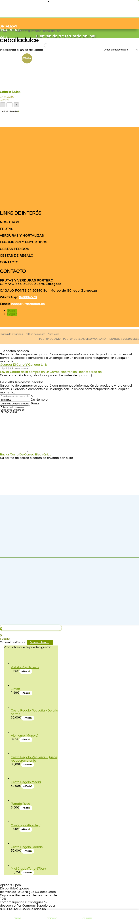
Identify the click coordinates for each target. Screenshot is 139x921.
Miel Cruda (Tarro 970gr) (28, 868)
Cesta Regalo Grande (27, 847)
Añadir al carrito (10, 111)
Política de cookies (35, 334)
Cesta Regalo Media (26, 782)
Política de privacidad (11, 334)
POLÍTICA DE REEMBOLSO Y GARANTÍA (84, 339)
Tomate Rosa (20, 803)
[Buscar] (42, 45)
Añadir (25, 671)
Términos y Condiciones (124, 339)
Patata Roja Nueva (25, 667)
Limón (15, 689)
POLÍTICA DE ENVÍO (50, 339)
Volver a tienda (39, 642)
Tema (35, 403)
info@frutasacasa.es (28, 304)
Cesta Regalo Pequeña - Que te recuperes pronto (34, 758)
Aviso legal (53, 334)
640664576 (28, 297)
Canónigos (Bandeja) (26, 825)
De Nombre (39, 399)
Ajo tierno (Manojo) (24, 735)
